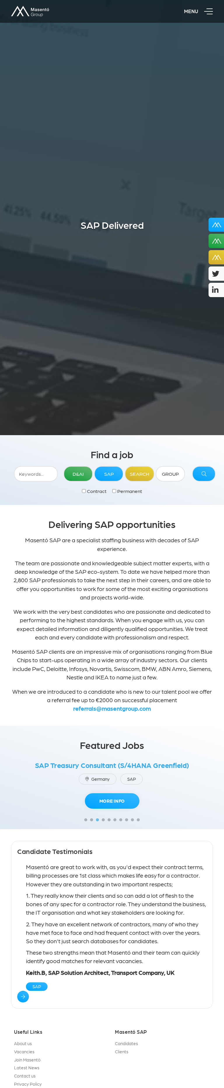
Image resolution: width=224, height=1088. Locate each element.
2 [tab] (91, 820)
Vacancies (24, 1051)
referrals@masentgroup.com (112, 708)
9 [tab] (132, 820)
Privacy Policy (28, 1084)
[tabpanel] (112, 787)
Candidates (126, 1043)
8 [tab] (127, 820)
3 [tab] (97, 820)
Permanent (129, 491)
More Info (112, 800)
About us (23, 1043)
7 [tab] (121, 820)
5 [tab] (109, 820)
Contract (96, 491)
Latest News (26, 1067)
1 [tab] (86, 820)
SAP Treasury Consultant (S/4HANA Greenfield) (112, 765)
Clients (121, 1051)
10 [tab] (138, 820)
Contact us (25, 1075)
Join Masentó (27, 1059)
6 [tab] (115, 820)
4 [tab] (103, 820)
